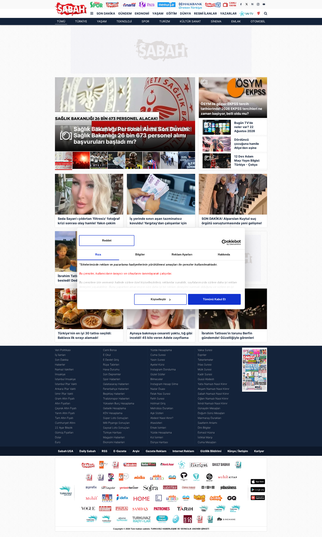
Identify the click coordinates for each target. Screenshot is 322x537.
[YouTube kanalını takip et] (264, 4)
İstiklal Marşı (205, 437)
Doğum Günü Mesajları (211, 413)
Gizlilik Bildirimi (210, 451)
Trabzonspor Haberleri (116, 398)
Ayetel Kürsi (157, 364)
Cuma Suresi (158, 354)
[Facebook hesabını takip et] (241, 4)
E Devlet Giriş (111, 359)
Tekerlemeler (205, 359)
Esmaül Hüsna (206, 432)
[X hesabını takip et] (246, 4)
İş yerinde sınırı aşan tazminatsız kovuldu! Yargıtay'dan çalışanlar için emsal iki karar (158, 221)
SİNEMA (216, 21)
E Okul (107, 354)
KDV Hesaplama (112, 413)
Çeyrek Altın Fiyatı (65, 408)
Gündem (125, 13)
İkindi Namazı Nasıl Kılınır (213, 403)
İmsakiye (60, 374)
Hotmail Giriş (157, 403)
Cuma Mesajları (207, 442)
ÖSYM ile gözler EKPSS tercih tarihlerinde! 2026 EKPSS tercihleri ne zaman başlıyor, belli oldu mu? (231, 108)
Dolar (58, 437)
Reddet (106, 240)
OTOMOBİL (258, 21)
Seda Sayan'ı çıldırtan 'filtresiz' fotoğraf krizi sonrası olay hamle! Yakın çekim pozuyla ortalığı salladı (89, 221)
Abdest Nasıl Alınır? (161, 417)
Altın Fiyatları (62, 403)
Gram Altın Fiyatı (65, 398)
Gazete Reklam (156, 451)
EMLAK (236, 21)
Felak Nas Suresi (160, 393)
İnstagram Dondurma (163, 369)
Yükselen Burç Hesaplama (118, 403)
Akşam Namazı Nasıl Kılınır (213, 388)
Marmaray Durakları (209, 417)
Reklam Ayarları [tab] (182, 254)
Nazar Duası (157, 388)
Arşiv (136, 451)
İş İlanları (60, 354)
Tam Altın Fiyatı (64, 417)
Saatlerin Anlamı (207, 422)
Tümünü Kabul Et (214, 299)
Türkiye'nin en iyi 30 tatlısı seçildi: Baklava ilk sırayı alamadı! (84, 335)
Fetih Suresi (157, 398)
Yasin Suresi (157, 359)
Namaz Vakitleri (64, 369)
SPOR (145, 21)
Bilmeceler (156, 379)
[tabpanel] (125, 114)
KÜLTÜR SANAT (190, 21)
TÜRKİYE (81, 21)
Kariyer (259, 451)
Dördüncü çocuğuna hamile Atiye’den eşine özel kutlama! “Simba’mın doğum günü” (246, 144)
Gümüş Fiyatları (64, 432)
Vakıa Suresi (205, 350)
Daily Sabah (87, 451)
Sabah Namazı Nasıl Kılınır (213, 393)
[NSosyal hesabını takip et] (252, 4)
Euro (57, 442)
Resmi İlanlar (205, 13)
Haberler (60, 364)
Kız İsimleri (156, 437)
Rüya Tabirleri (111, 364)
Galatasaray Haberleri (116, 383)
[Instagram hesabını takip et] (258, 4)
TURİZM (164, 21)
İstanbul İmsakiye (65, 379)
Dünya (185, 13)
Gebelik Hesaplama (114, 408)
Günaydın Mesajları (209, 408)
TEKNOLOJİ (124, 21)
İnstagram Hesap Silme (164, 383)
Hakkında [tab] (224, 254)
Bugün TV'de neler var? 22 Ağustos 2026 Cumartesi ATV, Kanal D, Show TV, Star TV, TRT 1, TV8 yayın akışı (247, 127)
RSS (104, 451)
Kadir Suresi (205, 374)
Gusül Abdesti (206, 379)
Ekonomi (142, 13)
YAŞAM (102, 21)
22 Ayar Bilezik (63, 427)
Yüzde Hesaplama (161, 350)
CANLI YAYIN (232, 4)
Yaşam (157, 13)
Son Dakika (106, 13)
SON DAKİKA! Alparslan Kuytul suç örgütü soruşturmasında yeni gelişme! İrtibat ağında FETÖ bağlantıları (232, 221)
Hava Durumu (111, 369)
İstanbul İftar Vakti (66, 383)
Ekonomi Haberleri (114, 442)
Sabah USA (65, 451)
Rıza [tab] (98, 254)
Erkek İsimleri (158, 427)
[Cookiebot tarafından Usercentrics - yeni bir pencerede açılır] (224, 242)
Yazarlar (228, 13)
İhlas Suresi (204, 364)
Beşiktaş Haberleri (114, 393)
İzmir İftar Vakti (64, 393)
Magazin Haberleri (114, 437)
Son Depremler (112, 374)
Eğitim (171, 13)
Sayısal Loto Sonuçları (116, 427)
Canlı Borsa (110, 350)
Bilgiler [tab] (140, 254)
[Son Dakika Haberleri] (71, 9)
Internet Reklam (183, 451)
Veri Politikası (63, 350)
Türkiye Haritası (112, 432)
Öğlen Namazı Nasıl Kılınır (213, 398)
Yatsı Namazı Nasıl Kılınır (212, 383)
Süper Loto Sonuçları (115, 417)
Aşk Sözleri (156, 413)
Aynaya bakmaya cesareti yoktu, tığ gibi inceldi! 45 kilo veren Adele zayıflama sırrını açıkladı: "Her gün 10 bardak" (161, 336)
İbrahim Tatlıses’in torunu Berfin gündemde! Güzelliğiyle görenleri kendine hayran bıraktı (228, 336)
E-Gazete (119, 451)
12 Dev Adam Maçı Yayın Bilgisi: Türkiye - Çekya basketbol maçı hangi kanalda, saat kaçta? (247, 160)
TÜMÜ (61, 21)
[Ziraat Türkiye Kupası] (258, 13)
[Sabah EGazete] (254, 396)
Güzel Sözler (157, 374)
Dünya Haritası (159, 442)
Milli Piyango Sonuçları (116, 422)
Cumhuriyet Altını (65, 422)
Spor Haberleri (111, 379)
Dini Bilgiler (204, 427)
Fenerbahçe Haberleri (116, 388)
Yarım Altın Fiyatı (65, 413)
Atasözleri (156, 422)
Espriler (202, 354)
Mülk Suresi (204, 369)
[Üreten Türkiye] (190, 4)
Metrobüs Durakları (161, 408)
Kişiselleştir (158, 299)
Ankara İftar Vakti (65, 388)
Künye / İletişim (238, 451)
